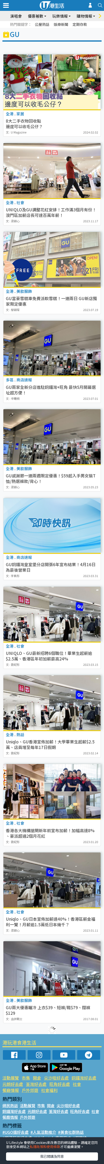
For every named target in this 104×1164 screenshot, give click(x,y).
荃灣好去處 (36, 1084)
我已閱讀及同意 (52, 1156)
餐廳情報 (10, 1090)
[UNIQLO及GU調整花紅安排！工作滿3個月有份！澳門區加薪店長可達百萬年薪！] (52, 170)
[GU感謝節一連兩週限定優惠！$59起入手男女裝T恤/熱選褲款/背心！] (52, 436)
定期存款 (80, 24)
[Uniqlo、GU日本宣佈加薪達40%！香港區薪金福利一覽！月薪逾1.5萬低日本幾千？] (52, 880)
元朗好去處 (12, 1084)
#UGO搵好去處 (15, 1132)
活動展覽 (10, 1078)
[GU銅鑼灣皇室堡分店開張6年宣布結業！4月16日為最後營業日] (52, 525)
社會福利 (49, 1090)
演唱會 (16, 16)
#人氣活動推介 (43, 1132)
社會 (77, 1084)
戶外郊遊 (30, 1090)
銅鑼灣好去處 (84, 1078)
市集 (26, 1078)
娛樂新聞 (61, 24)
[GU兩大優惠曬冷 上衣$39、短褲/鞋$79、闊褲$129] (52, 968)
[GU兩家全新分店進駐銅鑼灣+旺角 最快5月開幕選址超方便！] (52, 348)
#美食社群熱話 (71, 1132)
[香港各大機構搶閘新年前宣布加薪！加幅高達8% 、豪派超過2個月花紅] (52, 791)
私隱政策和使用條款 (45, 1146)
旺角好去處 (59, 1084)
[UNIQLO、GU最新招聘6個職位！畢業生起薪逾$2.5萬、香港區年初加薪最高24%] (52, 614)
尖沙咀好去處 (56, 1078)
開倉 (37, 1078)
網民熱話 (10, 1105)
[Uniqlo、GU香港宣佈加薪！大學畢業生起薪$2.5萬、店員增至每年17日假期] (52, 702)
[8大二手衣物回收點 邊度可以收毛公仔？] (52, 81)
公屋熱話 (42, 24)
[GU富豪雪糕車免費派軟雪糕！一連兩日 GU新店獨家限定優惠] (52, 259)
